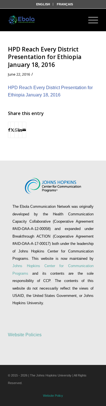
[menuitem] (43, 4)
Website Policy (53, 395)
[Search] (75, 20)
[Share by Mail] (24, 130)
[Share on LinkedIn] (20, 130)
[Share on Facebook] (9, 130)
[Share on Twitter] (12, 130)
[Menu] (90, 20)
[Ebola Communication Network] (22, 20)
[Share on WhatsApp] (16, 130)
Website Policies (25, 334)
